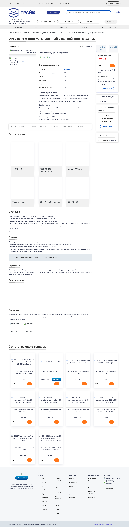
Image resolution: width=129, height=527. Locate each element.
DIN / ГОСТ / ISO (73, 490)
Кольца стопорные (58, 497)
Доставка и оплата (74, 494)
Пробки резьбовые (58, 491)
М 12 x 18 (102, 48)
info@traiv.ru (109, 483)
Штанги (57, 505)
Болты (44, 482)
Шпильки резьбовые (58, 479)
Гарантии (54, 126)
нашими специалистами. (17, 319)
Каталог (26, 33)
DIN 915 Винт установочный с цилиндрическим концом (86, 33)
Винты (62, 33)
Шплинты (58, 509)
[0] (117, 12)
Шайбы (44, 490)
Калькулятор (73, 486)
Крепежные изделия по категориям (44, 33)
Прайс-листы (73, 482)
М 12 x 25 (113, 47)
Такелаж (44, 509)
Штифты (57, 502)
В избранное (14, 46)
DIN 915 (67, 69)
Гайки (43, 486)
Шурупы (44, 494)
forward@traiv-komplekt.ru (63, 244)
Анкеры (44, 505)
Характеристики (17, 126)
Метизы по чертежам (91, 492)
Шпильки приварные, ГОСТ (58, 485)
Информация (109, 488)
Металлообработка (94, 484)
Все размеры (68, 126)
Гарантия (72, 497)
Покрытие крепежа (93, 488)
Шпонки (57, 513)
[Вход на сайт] (102, 3)
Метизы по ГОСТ (93, 497)
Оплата (43, 126)
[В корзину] (112, 65)
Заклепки (44, 501)
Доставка (32, 126)
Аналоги (81, 126)
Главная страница (15, 33)
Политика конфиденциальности (103, 524)
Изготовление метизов (92, 479)
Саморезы (45, 497)
